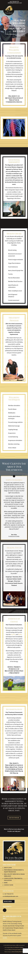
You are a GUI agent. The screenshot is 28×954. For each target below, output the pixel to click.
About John (8, 867)
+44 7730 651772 (14, 1)
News (5, 882)
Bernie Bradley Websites (17, 951)
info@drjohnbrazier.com (11, 896)
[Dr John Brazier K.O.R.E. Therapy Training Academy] (14, 605)
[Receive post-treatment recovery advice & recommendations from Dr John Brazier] (14, 790)
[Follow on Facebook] (4, 910)
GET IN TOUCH (14, 818)
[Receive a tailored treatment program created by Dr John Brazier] (14, 380)
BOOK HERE (8, 901)
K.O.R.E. (5, 938)
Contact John (8, 885)
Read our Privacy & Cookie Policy (16, 949)
